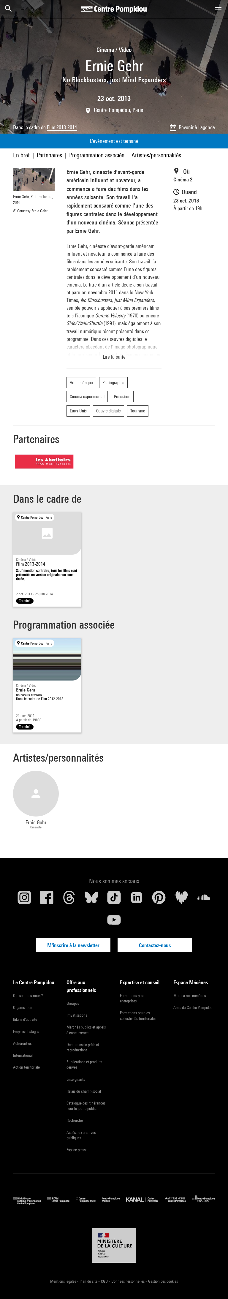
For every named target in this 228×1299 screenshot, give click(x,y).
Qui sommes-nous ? (28, 995)
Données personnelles (128, 1281)
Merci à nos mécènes (189, 995)
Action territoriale (26, 1067)
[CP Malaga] (114, 1203)
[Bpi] (30, 1203)
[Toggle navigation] (218, 9)
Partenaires (49, 155)
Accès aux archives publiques (81, 1135)
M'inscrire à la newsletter (73, 945)
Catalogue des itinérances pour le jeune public (85, 1106)
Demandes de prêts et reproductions (82, 1047)
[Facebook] (47, 900)
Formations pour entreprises (132, 998)
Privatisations (76, 1015)
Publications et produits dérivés (84, 1064)
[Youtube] (114, 922)
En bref (21, 155)
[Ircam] (61, 1203)
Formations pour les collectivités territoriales (138, 1015)
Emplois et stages (26, 1031)
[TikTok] (114, 900)
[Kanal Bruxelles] (145, 1203)
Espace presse (76, 1149)
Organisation (22, 1007)
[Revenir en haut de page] (214, 1285)
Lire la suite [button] (114, 357)
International (23, 1055)
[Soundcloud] (203, 900)
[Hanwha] (203, 1203)
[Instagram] (24, 900)
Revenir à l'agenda (197, 127)
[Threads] (69, 900)
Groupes (72, 1003)
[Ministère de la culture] (114, 1245)
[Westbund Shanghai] (178, 1203)
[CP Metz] (89, 1203)
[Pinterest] (159, 900)
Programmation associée (96, 155)
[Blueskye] (91, 900)
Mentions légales (63, 1281)
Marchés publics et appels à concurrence (86, 1030)
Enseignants (75, 1079)
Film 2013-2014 (62, 127)
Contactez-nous (155, 945)
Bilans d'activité (25, 1019)
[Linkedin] (136, 900)
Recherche (74, 1120)
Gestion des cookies (163, 1281)
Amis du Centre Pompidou (193, 1007)
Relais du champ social (83, 1091)
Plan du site (89, 1281)
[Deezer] (181, 900)
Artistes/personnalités (156, 155)
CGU (105, 1281)
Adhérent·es (22, 1043)
